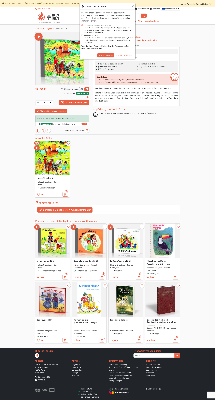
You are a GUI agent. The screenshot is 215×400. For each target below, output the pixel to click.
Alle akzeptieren (106, 55)
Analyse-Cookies (91, 35)
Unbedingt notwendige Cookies (97, 25)
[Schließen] (132, 6)
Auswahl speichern (124, 55)
